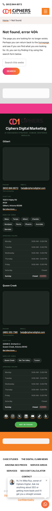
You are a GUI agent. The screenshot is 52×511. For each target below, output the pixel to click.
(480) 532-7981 (10, 332)
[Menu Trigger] (45, 11)
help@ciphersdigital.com (33, 188)
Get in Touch (26, 425)
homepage (43, 42)
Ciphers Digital (16, 11)
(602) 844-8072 (10, 188)
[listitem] (6, 416)
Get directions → (10, 209)
